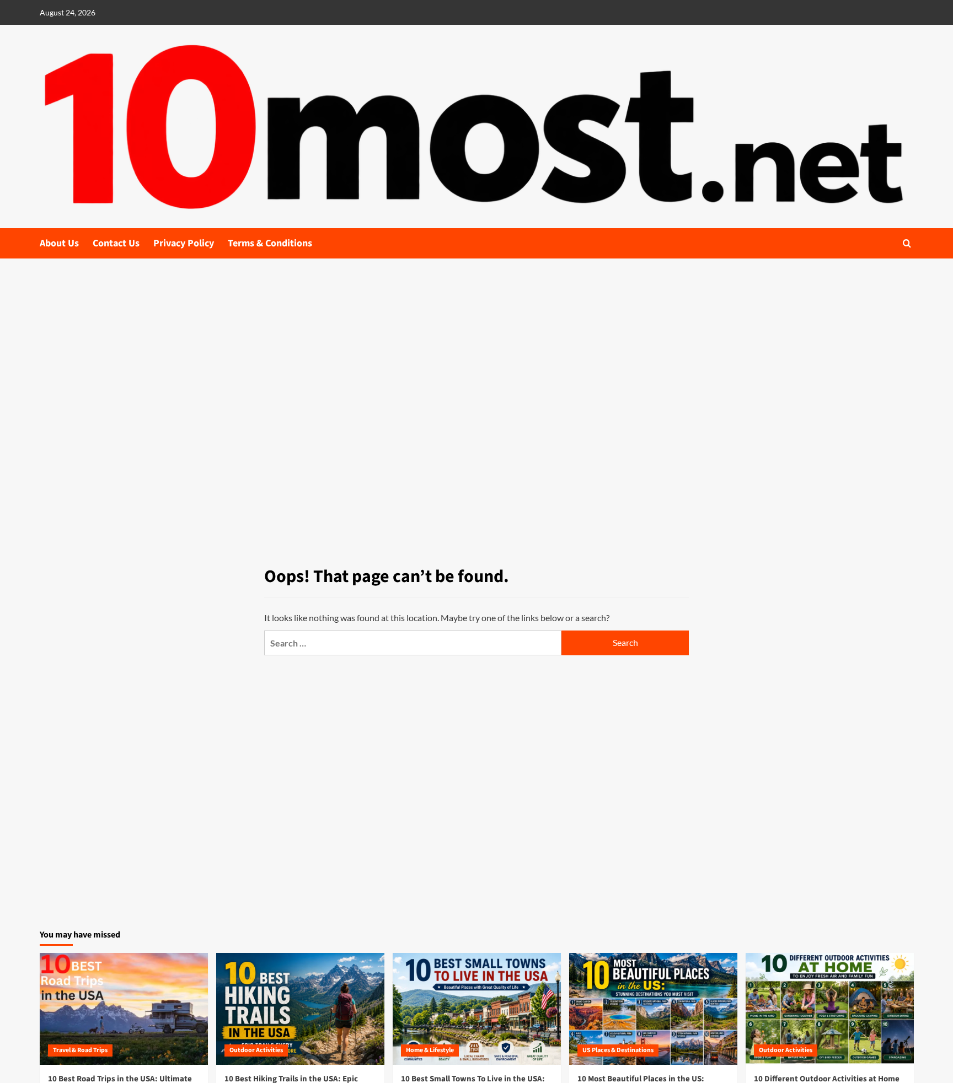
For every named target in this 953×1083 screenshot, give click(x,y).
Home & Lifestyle (430, 1050)
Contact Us (116, 243)
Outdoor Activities (256, 1050)
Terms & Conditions (270, 243)
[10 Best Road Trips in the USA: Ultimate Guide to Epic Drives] (124, 1009)
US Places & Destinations (618, 1050)
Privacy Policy (183, 243)
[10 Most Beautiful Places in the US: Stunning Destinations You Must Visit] (653, 1009)
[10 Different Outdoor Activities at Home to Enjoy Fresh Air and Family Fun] (830, 1009)
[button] (907, 243)
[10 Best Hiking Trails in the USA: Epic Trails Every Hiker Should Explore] (300, 1009)
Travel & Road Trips (80, 1050)
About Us (59, 243)
